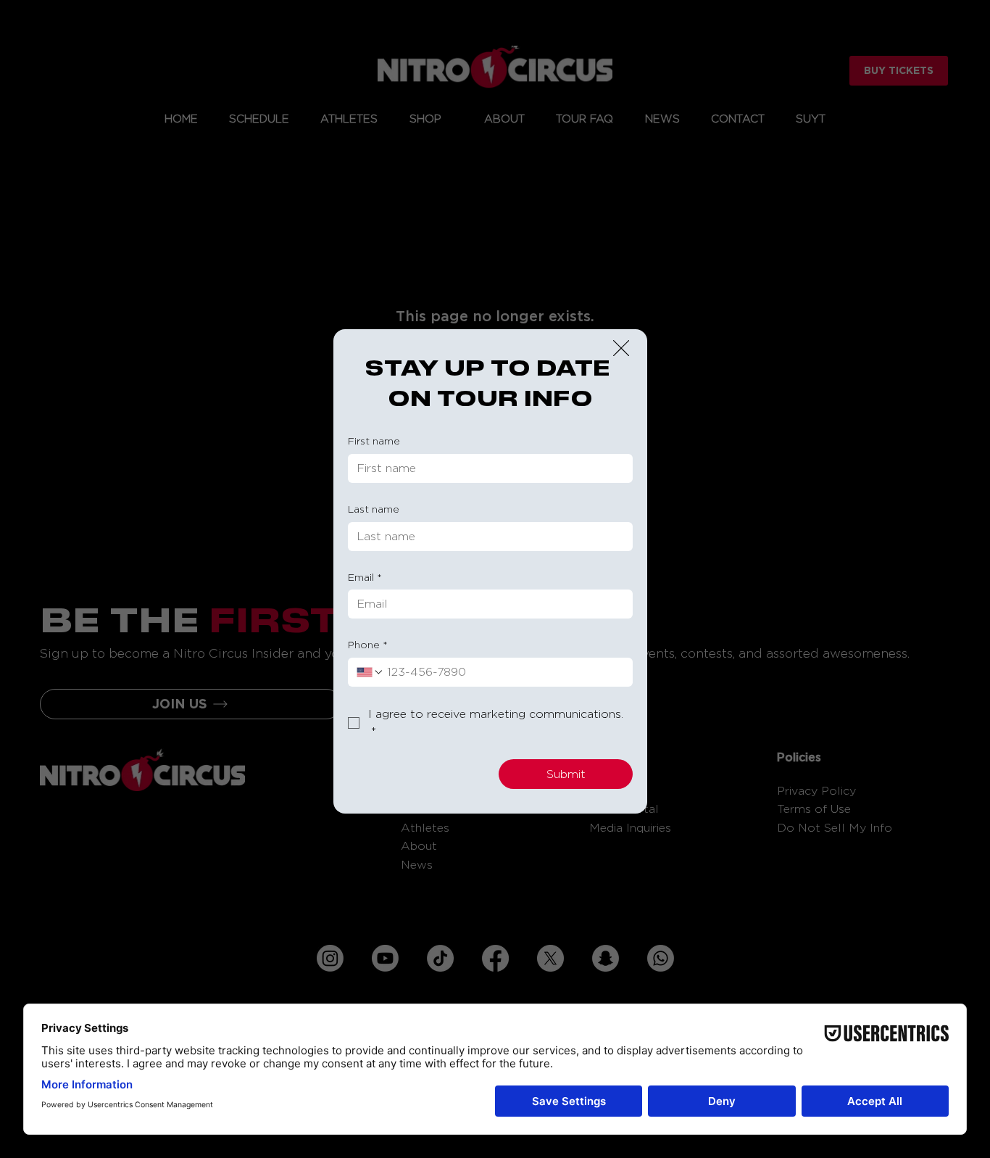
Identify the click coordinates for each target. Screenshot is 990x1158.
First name (374, 440)
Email (365, 576)
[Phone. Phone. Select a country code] (370, 672)
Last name (373, 508)
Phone (368, 644)
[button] (621, 348)
